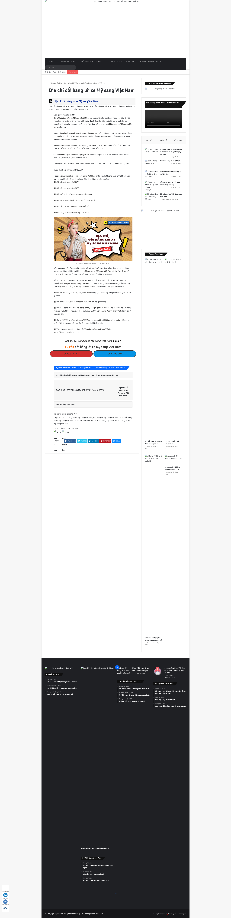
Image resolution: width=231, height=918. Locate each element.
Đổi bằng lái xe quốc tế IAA (67, 182)
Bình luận (178, 140)
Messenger (5, 904)
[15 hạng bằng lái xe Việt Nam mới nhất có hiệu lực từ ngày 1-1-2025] (151, 152)
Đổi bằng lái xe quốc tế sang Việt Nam (72, 212)
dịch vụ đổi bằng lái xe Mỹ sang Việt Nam (76, 286)
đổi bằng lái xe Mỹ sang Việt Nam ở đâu (100, 271)
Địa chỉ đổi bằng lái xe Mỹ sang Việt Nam (71, 118)
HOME (51, 62)
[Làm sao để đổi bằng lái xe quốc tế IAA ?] (173, 460)
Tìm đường (5, 891)
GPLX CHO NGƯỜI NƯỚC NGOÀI (120, 62)
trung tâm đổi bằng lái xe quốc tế (108, 320)
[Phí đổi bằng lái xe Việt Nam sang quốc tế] (154, 348)
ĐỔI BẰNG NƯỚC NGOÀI (91, 62)
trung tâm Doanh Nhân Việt (95, 145)
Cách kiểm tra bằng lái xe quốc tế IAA (95, 849)
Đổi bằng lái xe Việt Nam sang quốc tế (72, 206)
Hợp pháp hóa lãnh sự (150, 62)
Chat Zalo (5, 898)
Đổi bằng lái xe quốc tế (159, 914)
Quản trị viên (169, 675)
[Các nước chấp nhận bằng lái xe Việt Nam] (151, 174)
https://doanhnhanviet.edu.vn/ (66, 332)
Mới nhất (163, 140)
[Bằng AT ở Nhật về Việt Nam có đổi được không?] (151, 186)
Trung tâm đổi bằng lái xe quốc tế (68, 136)
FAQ (60, 83)
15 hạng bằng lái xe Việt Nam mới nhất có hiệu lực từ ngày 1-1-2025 (171, 151)
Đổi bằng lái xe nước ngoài (177, 914)
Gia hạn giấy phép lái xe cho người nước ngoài (75, 200)
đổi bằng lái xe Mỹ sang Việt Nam (74, 283)
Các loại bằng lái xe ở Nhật (170, 161)
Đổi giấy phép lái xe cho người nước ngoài (74, 194)
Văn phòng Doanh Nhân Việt (65, 145)
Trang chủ (54, 83)
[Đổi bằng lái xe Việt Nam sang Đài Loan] (151, 197)
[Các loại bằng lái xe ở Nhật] (151, 164)
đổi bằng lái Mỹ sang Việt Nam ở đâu (93, 308)
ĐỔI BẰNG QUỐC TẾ (66, 62)
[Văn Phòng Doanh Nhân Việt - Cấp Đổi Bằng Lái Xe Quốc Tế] (115, 29)
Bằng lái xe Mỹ (69, 83)
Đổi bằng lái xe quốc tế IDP (67, 188)
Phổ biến (149, 140)
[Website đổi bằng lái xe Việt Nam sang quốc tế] (154, 545)
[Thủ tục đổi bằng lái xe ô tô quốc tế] (173, 348)
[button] (92, 101)
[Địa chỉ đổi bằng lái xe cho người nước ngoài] (124, 671)
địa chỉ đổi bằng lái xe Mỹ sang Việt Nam (78, 176)
